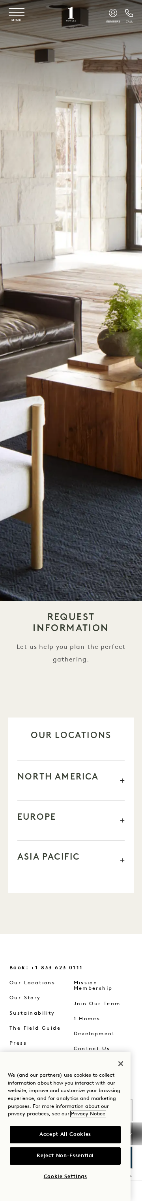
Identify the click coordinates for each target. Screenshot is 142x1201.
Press (18, 1043)
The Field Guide (35, 1028)
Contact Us (92, 1048)
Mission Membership (93, 985)
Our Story (25, 998)
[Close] (120, 1063)
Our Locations (32, 983)
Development (94, 1033)
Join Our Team (97, 1003)
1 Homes (87, 1018)
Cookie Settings (65, 1176)
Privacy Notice (88, 1114)
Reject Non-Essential (65, 1155)
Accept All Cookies (65, 1134)
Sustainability (32, 1013)
